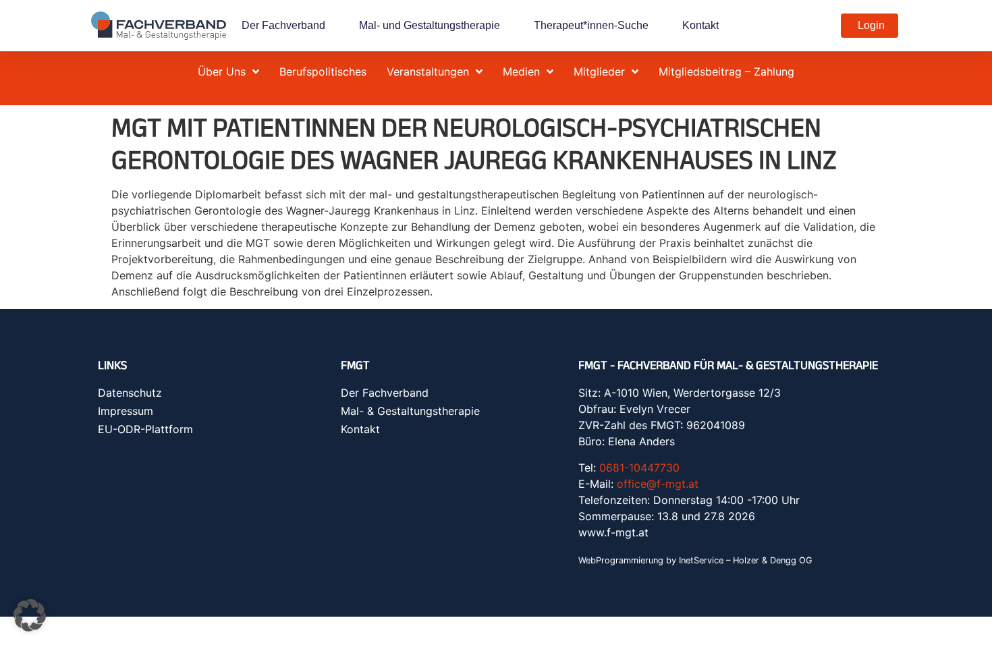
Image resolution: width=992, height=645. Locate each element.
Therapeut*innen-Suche (591, 25)
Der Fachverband (283, 25)
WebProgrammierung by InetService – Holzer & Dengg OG (695, 560)
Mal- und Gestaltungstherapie (429, 25)
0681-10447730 (639, 467)
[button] (29, 615)
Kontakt (700, 25)
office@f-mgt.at (657, 483)
